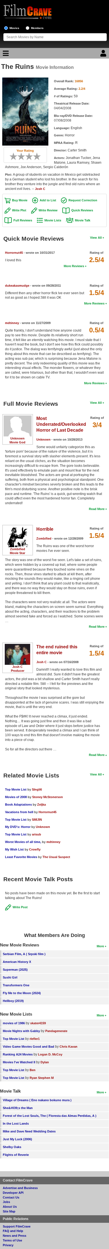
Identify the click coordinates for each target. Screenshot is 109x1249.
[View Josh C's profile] (17, 646)
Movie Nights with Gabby (21, 1031)
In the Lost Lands (16, 1123)
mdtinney (12, 323)
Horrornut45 (14, 252)
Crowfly (35, 849)
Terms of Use (12, 1240)
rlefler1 (35, 1038)
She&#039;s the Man (18, 1108)
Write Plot (19, 210)
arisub (36, 834)
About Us (10, 1206)
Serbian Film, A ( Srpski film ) (24, 954)
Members (37, 28)
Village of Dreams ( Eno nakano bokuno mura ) (37, 1100)
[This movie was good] (31, 156)
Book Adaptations (18, 804)
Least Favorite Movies (21, 857)
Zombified (17, 549)
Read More (97, 509)
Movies (14, 28)
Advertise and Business (20, 1188)
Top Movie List (16, 789)
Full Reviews (22, 220)
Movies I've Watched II (19, 1062)
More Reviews (74, 266)
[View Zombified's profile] (17, 528)
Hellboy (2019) (13, 1000)
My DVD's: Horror (17, 826)
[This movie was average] (23, 156)
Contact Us (11, 1197)
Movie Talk (82, 220)
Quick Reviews (82, 210)
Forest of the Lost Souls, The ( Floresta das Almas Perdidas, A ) (49, 1115)
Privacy (8, 1245)
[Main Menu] (5, 55)
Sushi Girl (10, 977)
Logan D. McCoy (50, 1054)
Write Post (20, 907)
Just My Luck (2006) (17, 1139)
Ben (32, 1070)
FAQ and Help (13, 1231)
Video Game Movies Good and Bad (28, 1046)
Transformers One (16, 985)
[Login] (104, 55)
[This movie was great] (35, 156)
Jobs (6, 1202)
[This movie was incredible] (39, 156)
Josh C (40, 188)
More (100, 946)
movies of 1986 (14, 1023)
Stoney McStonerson (47, 797)
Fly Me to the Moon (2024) (22, 993)
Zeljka (41, 804)
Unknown (17, 438)
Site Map (9, 1211)
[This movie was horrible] (15, 156)
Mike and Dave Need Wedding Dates (29, 1131)
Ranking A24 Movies (18, 1054)
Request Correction (82, 200)
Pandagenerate (56, 1031)
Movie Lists (52, 220)
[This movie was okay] (27, 156)
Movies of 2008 (16, 797)
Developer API (13, 1192)
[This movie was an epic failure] (11, 156)
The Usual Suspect (56, 857)
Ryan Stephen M (42, 1077)
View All (96, 237)
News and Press (14, 1235)
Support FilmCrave (16, 1226)
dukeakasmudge (17, 285)
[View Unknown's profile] (18, 417)
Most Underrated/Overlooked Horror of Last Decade (61, 424)
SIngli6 (37, 789)
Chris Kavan (68, 1046)
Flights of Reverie (16, 1154)
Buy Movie (19, 200)
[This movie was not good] (19, 156)
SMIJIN (37, 819)
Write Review (48, 210)
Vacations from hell (19, 812)
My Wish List (14, 849)
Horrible (44, 529)
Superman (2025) (15, 969)
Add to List (48, 200)
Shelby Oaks (12, 1147)
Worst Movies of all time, (23, 842)
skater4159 (38, 1023)
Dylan (45, 1062)
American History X (17, 961)
